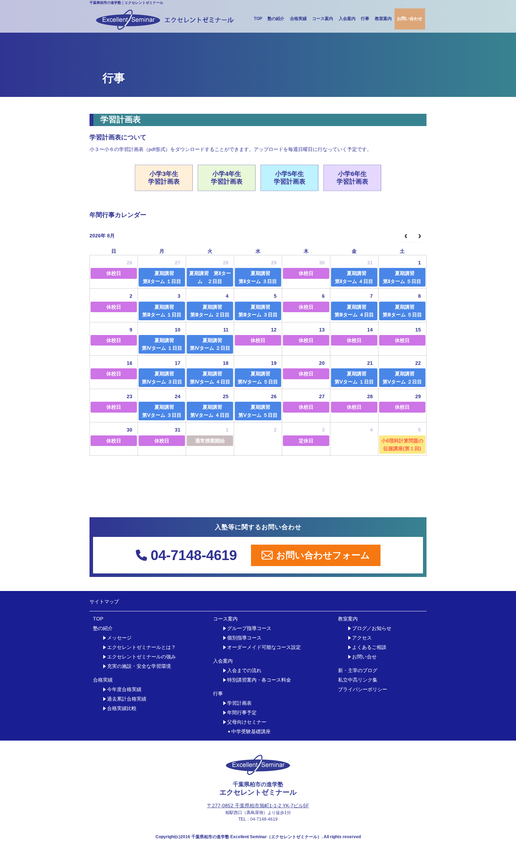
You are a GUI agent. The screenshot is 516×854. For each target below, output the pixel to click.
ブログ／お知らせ (371, 628)
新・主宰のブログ (357, 670)
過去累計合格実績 (126, 699)
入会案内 (347, 18)
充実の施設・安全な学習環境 (139, 666)
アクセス (362, 637)
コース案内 (322, 18)
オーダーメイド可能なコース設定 (264, 647)
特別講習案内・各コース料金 (259, 680)
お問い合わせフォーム (323, 555)
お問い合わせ (409, 18)
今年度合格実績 (124, 689)
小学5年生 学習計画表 (289, 177)
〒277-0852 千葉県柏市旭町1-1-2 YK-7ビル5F (258, 805)
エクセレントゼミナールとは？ (141, 647)
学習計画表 (239, 703)
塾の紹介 (275, 18)
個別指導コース (244, 637)
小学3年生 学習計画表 (164, 177)
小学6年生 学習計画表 (352, 177)
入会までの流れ (244, 670)
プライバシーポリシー (362, 689)
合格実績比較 (122, 708)
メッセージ (119, 637)
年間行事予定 (242, 712)
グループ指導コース (249, 628)
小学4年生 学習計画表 (227, 177)
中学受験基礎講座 (251, 731)
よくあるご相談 (369, 647)
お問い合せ (364, 656)
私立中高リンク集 (357, 680)
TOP (258, 18)
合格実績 (298, 18)
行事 (365, 18)
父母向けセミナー (246, 722)
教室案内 (383, 18)
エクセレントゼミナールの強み (141, 656)
